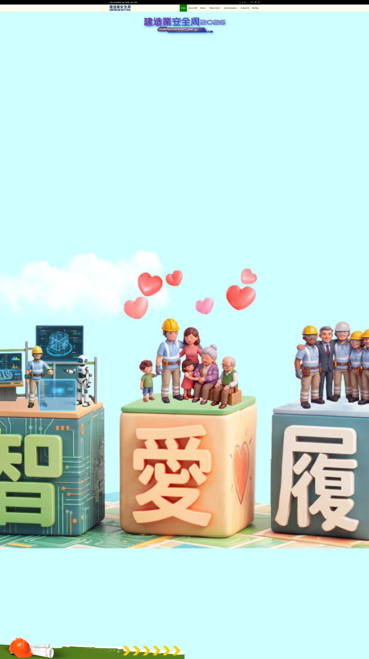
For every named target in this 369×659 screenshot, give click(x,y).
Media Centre (215, 8)
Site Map (255, 8)
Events (203, 8)
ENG (252, 2)
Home (183, 8)
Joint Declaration (230, 8)
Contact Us (245, 8)
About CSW (192, 8)
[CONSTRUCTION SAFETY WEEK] (120, 8)
